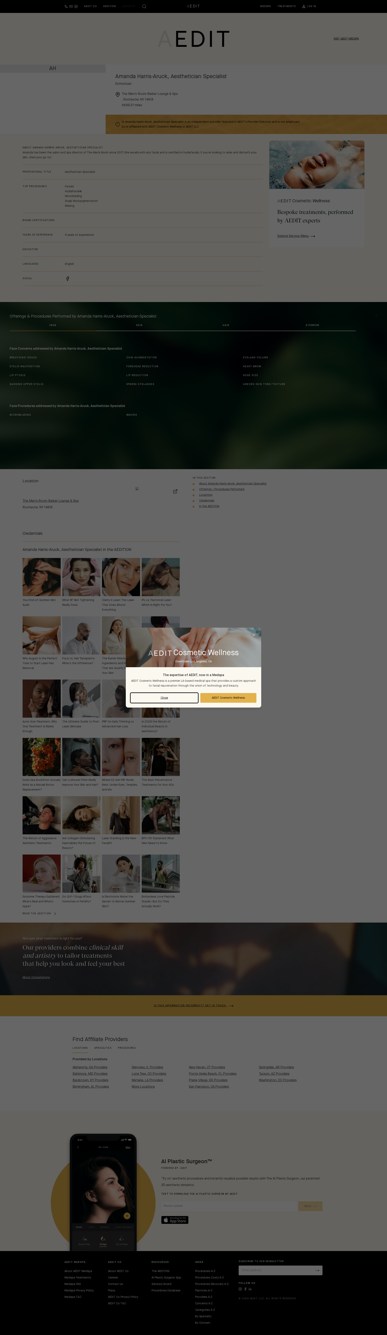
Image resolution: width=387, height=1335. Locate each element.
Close (164, 697)
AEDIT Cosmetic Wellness (228, 697)
